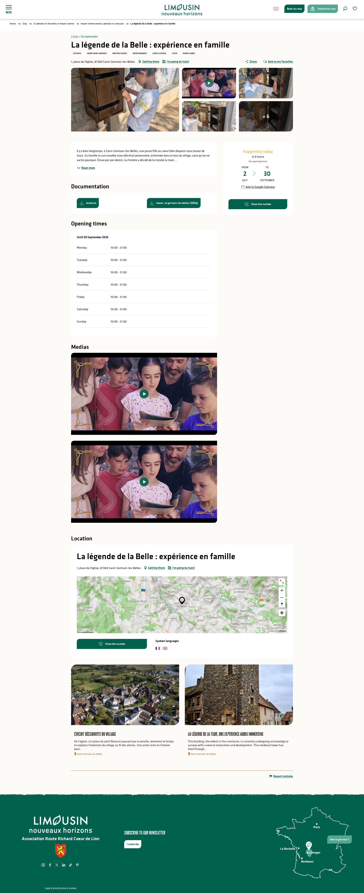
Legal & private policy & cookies (60, 888)
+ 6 (266, 116)
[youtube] (144, 393)
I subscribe (133, 844)
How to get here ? (339, 839)
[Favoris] (355, 8)
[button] (345, 9)
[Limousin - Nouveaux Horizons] (182, 9)
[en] (276, 9)
